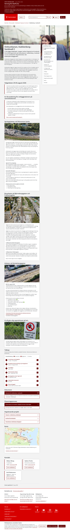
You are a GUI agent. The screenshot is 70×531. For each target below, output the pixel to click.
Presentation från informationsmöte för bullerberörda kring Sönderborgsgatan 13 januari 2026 (18, 313)
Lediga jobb (6, 514)
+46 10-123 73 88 (13, 464)
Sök (49, 17)
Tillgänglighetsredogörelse (25, 509)
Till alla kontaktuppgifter (18, 491)
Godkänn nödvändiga (52, 526)
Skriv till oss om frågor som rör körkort (10, 500)
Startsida (6, 23)
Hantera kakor (42, 526)
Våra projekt (11, 23)
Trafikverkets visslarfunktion (10, 516)
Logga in (56, 17)
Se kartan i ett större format (11, 450)
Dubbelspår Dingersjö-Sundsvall (21, 23)
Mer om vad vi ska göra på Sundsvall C (14, 117)
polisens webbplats (10, 11)
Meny (63, 17)
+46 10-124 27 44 (31, 464)
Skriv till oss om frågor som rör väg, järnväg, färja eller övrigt (26, 500)
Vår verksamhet (7, 518)
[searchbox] (37, 17)
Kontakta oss (7, 509)
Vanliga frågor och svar (9, 511)
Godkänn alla (62, 526)
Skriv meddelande (11, 467)
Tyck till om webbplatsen (41, 501)
